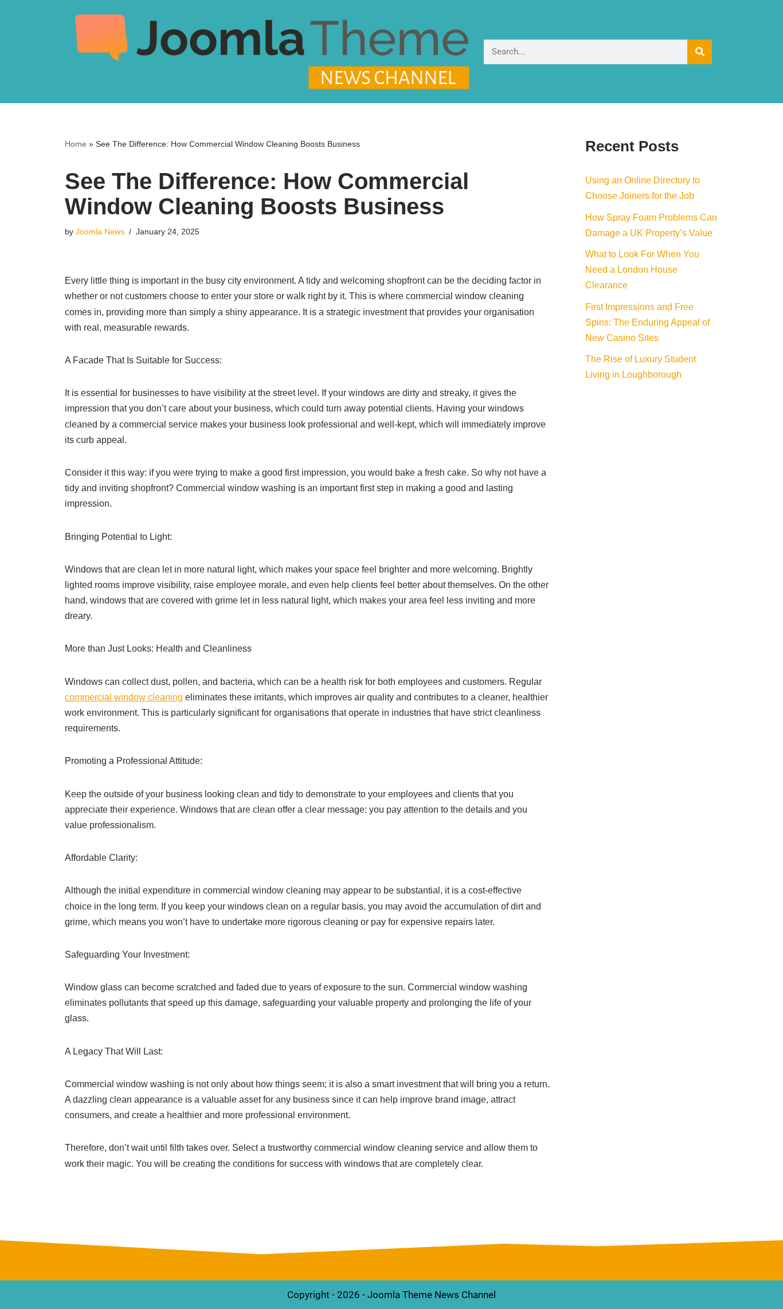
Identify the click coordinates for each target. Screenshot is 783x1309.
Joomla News (100, 231)
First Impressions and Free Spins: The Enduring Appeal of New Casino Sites (647, 322)
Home (76, 143)
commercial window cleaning (124, 697)
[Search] (699, 52)
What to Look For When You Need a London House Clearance (642, 269)
